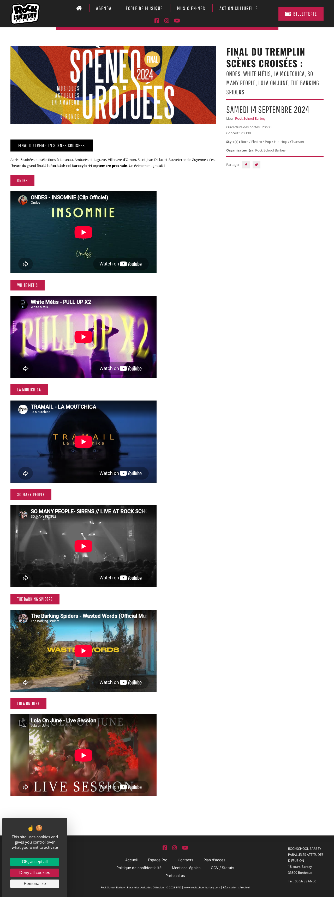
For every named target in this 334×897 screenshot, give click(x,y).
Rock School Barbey (250, 118)
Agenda (104, 8)
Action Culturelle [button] (238, 8)
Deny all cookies (34, 872)
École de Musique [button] (144, 8)
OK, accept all (35, 861)
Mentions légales (186, 867)
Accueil (131, 860)
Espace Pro (157, 860)
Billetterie (305, 14)
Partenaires (175, 875)
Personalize (35, 883)
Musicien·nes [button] (191, 8)
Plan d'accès (214, 860)
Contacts (185, 860)
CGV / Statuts (222, 867)
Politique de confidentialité (139, 867)
